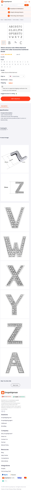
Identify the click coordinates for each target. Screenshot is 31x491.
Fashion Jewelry (16, 19)
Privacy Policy (12, 489)
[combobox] (14, 76)
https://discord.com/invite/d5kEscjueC (4, 411)
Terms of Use (4, 489)
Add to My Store (15, 98)
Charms (21, 19)
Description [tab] (4, 106)
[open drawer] (29, 1)
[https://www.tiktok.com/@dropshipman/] (2, 411)
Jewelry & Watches (7, 19)
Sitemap (19, 489)
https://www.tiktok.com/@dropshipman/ (2, 411)
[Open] (23, 76)
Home (2, 19)
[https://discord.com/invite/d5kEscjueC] (4, 411)
